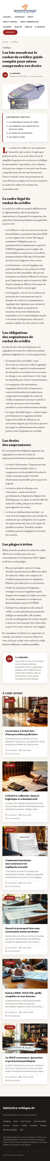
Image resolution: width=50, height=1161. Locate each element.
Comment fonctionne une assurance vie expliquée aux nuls (18, 863)
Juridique (19, 17)
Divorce (7, 27)
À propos (40, 27)
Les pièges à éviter (17, 137)
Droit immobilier (30, 22)
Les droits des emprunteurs (20, 133)
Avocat (18, 27)
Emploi (28, 27)
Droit (31, 17)
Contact (10, 32)
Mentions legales (10, 1130)
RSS (21, 1130)
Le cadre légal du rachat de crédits (23, 122)
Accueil (7, 17)
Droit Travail (10, 22)
